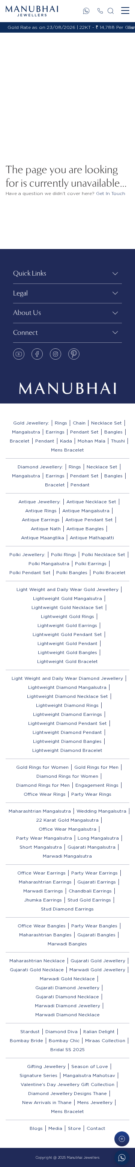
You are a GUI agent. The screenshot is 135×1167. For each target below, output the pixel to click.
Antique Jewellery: (39, 501)
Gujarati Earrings (96, 882)
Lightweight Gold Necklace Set (67, 607)
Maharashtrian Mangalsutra (40, 811)
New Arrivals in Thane (47, 1102)
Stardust (30, 1031)
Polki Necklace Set (103, 554)
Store (74, 1128)
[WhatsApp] (86, 11)
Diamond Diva (61, 1031)
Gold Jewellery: (31, 423)
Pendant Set (84, 432)
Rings (61, 423)
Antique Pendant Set (89, 519)
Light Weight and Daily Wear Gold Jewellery (67, 589)
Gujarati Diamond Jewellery (67, 987)
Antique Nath (46, 528)
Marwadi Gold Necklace (67, 978)
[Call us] (100, 11)
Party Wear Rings (91, 794)
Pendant (44, 441)
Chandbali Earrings (90, 891)
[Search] (111, 11)
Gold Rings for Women (42, 767)
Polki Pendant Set (30, 572)
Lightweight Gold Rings (67, 616)
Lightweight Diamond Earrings (67, 714)
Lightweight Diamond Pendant (67, 732)
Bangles (113, 432)
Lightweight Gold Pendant (68, 643)
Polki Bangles (71, 572)
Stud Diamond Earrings (67, 909)
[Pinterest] (74, 354)
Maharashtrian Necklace (37, 960)
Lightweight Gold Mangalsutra (67, 598)
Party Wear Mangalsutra (44, 838)
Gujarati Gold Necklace (37, 969)
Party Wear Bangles (94, 925)
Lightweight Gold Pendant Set (67, 634)
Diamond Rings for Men (43, 785)
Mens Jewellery (94, 1102)
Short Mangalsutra (41, 847)
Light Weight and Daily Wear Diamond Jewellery (67, 678)
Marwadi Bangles (67, 943)
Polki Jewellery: (27, 554)
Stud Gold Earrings (89, 900)
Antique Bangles (85, 528)
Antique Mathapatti (92, 537)
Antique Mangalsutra (86, 510)
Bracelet (20, 441)
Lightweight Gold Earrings (67, 625)
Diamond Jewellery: (40, 467)
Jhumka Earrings (43, 900)
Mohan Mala (91, 441)
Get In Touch (110, 193)
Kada (66, 441)
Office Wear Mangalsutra (67, 829)
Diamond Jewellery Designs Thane (67, 1093)
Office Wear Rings (45, 794)
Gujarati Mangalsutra (92, 847)
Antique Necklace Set (91, 501)
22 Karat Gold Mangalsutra (67, 820)
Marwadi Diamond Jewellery (67, 1005)
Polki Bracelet (109, 572)
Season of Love (89, 1066)
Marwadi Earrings (43, 891)
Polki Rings (63, 554)
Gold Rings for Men (96, 767)
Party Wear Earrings (94, 873)
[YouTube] (18, 354)
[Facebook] (37, 354)
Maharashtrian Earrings (45, 882)
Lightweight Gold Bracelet (67, 661)
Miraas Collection (105, 1040)
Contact (96, 1128)
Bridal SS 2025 (67, 1049)
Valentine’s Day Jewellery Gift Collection (67, 1084)
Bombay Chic (64, 1040)
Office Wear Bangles (42, 925)
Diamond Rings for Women (67, 776)
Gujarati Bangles (96, 935)
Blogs (36, 1128)
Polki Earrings (90, 563)
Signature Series (38, 1075)
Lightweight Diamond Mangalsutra (67, 687)
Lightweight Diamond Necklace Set (67, 696)
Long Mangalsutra (98, 838)
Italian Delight (99, 1031)
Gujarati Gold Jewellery (97, 960)
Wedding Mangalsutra (101, 811)
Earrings (55, 432)
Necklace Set (106, 423)
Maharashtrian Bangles (45, 935)
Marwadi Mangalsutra (67, 856)
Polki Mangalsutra (48, 563)
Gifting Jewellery (46, 1066)
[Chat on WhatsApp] (121, 1157)
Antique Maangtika (42, 537)
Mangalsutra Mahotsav (89, 1075)
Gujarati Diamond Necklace (67, 996)
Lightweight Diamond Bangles (67, 741)
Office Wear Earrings (41, 873)
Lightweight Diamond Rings (67, 705)
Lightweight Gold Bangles (67, 652)
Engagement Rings (96, 785)
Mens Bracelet (67, 450)
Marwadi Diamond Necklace (67, 1014)
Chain (79, 423)
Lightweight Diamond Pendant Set (67, 723)
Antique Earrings (41, 519)
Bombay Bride (26, 1040)
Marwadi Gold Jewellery (97, 969)
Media (55, 1128)
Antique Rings (41, 510)
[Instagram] (55, 354)
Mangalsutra (26, 432)
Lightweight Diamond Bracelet (67, 750)
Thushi (118, 441)
